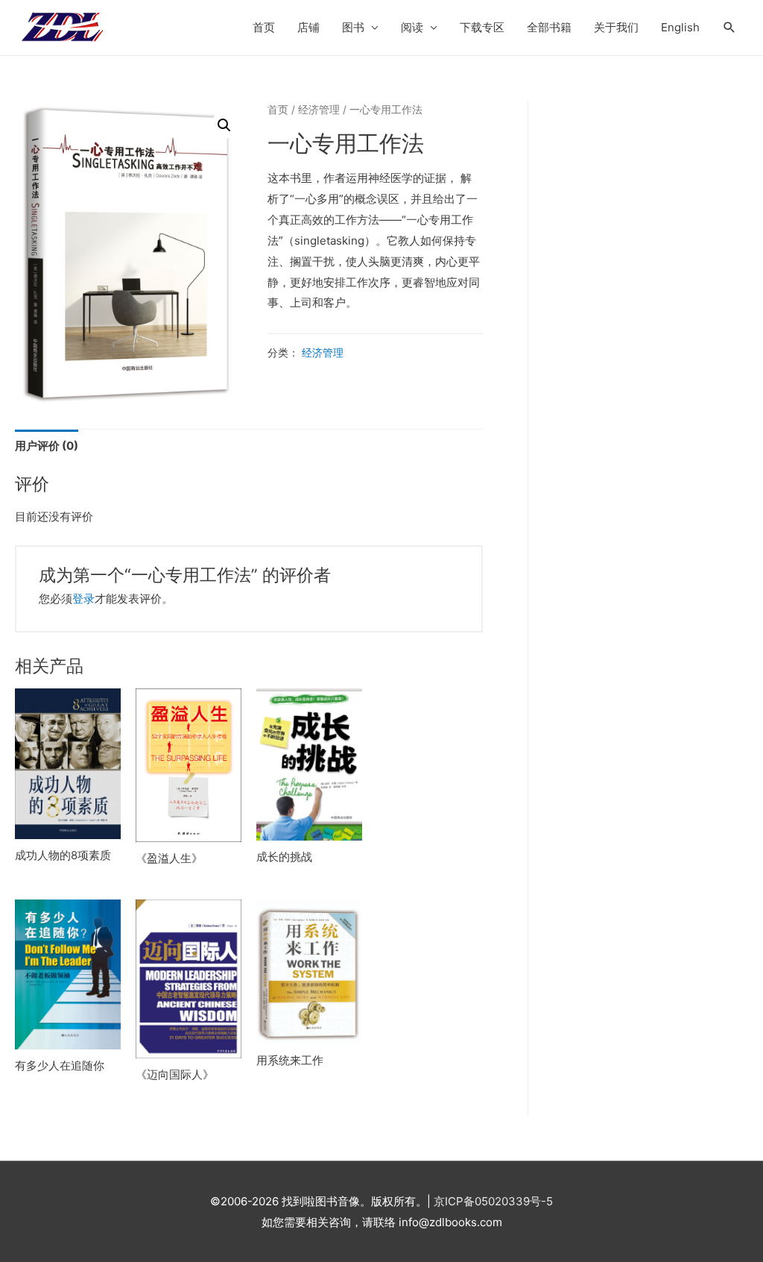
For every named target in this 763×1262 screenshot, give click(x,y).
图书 (353, 27)
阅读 (412, 27)
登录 (83, 598)
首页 (264, 27)
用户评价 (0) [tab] (46, 446)
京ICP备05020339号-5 (493, 1201)
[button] (224, 125)
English (680, 27)
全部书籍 (549, 27)
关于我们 (616, 27)
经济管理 (319, 110)
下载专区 (482, 27)
